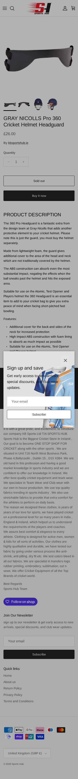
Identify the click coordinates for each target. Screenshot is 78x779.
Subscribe (39, 414)
